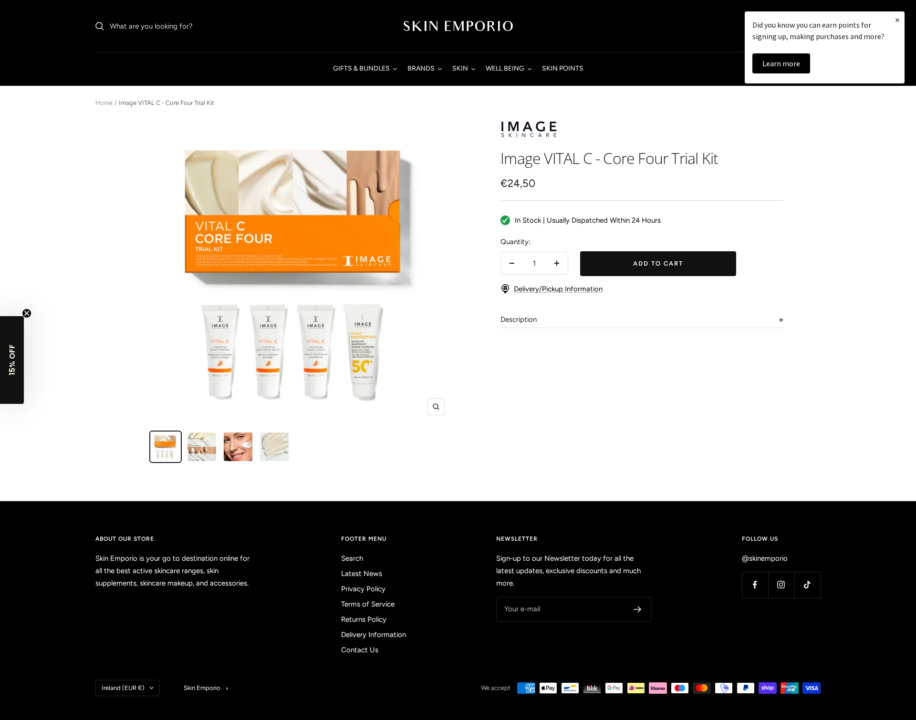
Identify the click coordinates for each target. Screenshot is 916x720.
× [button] (897, 20)
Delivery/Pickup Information (558, 289)
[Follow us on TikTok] (807, 585)
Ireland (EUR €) (123, 687)
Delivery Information (373, 634)
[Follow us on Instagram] (781, 585)
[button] (12, 360)
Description (518, 319)
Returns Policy (363, 619)
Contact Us (359, 650)
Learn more (781, 63)
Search (352, 558)
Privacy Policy (363, 589)
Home (104, 102)
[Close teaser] (26, 313)
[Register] (638, 609)
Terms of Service (368, 604)
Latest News (361, 573)
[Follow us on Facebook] (755, 585)
